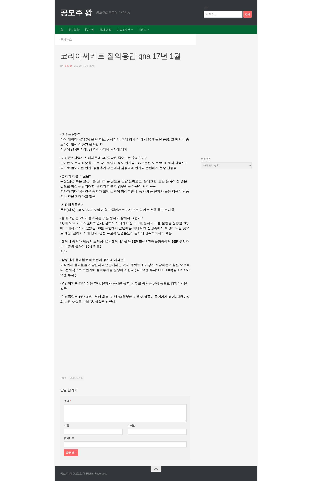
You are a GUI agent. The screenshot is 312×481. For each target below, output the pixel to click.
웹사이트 (69, 438)
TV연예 (89, 29)
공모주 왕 (76, 12)
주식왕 (68, 65)
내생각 (142, 29)
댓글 (67, 400)
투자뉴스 (66, 39)
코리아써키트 (76, 378)
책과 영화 (105, 29)
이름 (66, 425)
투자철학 (74, 29)
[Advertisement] (125, 101)
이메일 (131, 425)
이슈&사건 (123, 29)
